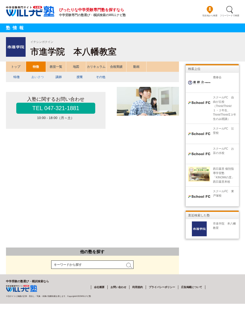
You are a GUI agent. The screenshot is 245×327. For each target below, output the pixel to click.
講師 (59, 77)
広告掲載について (191, 287)
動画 (136, 66)
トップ (15, 66)
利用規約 (137, 287)
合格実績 (116, 66)
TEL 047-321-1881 (55, 108)
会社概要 (99, 287)
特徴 (36, 66)
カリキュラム (96, 66)
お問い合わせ (118, 287)
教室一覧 (56, 66)
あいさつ (37, 77)
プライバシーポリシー (162, 287)
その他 (100, 77)
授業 (80, 77)
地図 (76, 66)
